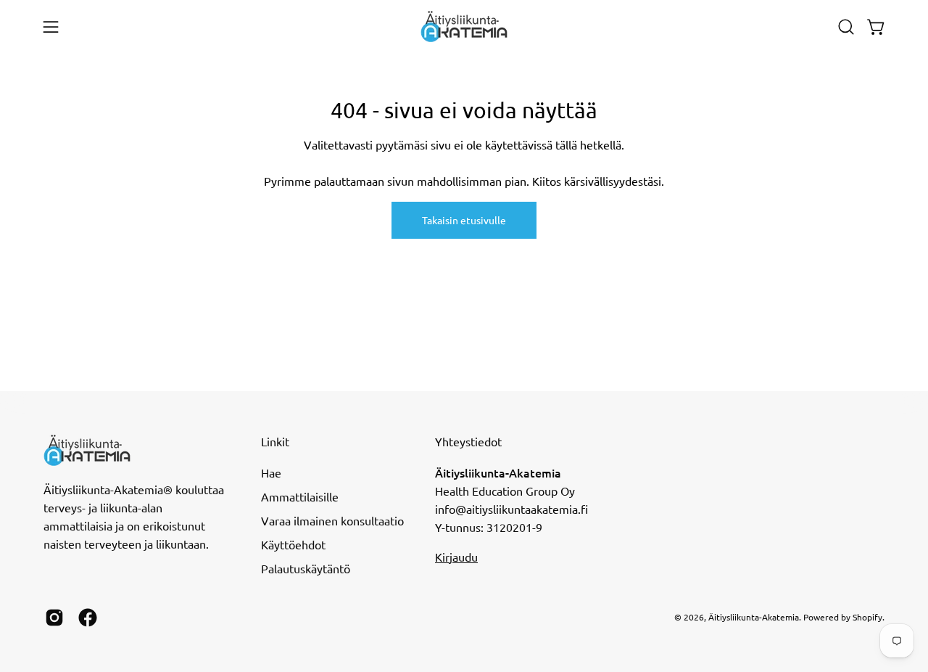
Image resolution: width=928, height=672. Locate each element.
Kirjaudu (456, 556)
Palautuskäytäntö (305, 568)
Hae (271, 472)
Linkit (275, 441)
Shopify (867, 617)
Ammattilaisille (300, 496)
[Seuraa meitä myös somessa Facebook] (88, 617)
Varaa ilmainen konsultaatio (332, 520)
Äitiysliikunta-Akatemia (753, 617)
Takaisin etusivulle (464, 219)
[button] (846, 27)
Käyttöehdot (293, 544)
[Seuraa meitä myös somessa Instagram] (54, 617)
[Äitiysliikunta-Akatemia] (464, 26)
